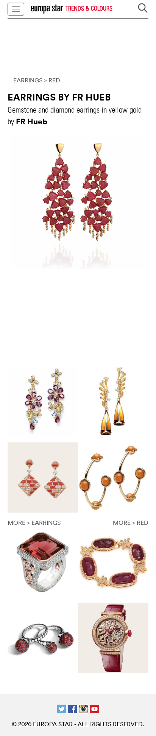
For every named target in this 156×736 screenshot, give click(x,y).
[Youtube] (94, 708)
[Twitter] (61, 708)
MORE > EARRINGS (34, 522)
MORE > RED (130, 522)
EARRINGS (27, 80)
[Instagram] (83, 708)
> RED (52, 80)
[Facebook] (72, 708)
